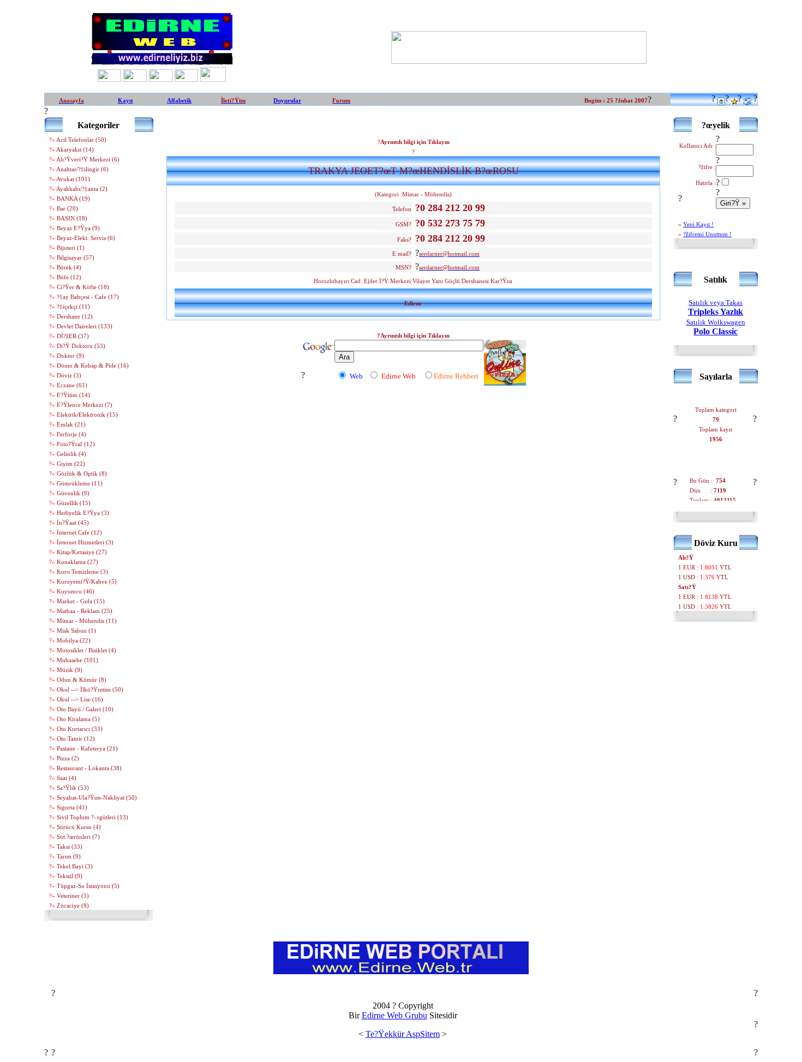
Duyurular (287, 100)
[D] (186, 78)
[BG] (135, 78)
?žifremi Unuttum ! (707, 234)
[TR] (109, 78)
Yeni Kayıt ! (698, 224)
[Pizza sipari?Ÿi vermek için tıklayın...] (505, 382)
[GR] (213, 78)
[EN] (160, 78)
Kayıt (125, 100)
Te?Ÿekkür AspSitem (403, 1034)
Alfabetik (179, 100)
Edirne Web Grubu (394, 1015)
